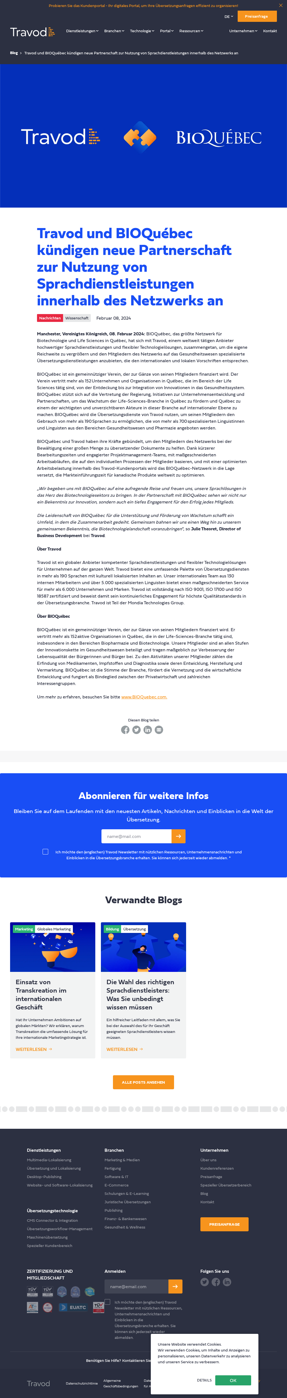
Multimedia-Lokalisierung (49, 1160)
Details (204, 1380)
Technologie (140, 31)
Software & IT (116, 1176)
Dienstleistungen (80, 31)
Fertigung (113, 1168)
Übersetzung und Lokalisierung (54, 1168)
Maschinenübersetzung (47, 1237)
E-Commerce (117, 1185)
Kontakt (270, 31)
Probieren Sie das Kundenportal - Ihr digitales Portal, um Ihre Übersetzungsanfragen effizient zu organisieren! (143, 5)
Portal (165, 31)
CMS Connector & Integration (52, 1220)
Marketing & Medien (122, 1160)
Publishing (113, 1210)
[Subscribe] (175, 1286)
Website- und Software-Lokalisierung (59, 1185)
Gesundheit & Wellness (125, 1227)
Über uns (208, 1160)
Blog (14, 52)
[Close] (281, 5)
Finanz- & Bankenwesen (126, 1218)
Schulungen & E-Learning (127, 1193)
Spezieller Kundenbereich (49, 1245)
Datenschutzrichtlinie (82, 1383)
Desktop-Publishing (44, 1176)
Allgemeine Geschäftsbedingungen (120, 1383)
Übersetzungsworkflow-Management (59, 1229)
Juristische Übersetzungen (128, 1202)
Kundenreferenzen (217, 1168)
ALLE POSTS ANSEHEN (143, 1082)
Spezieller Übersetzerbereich (225, 1185)
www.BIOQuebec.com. (144, 696)
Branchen (112, 31)
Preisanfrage (256, 16)
